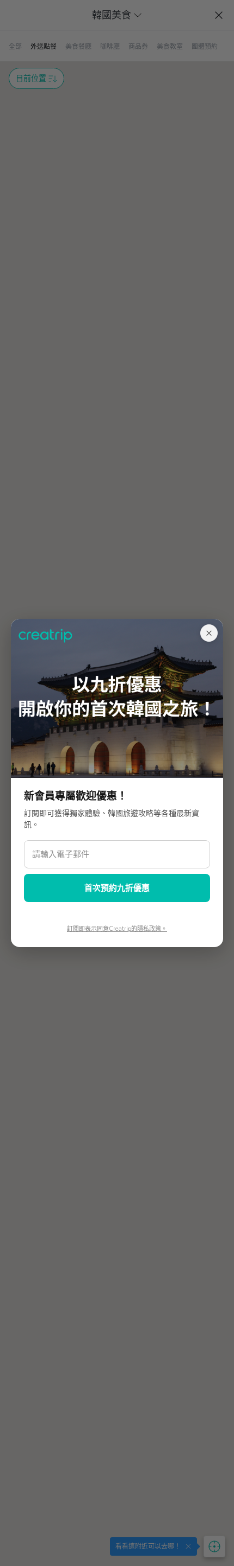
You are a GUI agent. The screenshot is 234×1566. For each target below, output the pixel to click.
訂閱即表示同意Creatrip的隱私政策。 (117, 929)
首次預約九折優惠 (117, 888)
